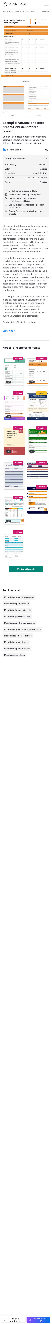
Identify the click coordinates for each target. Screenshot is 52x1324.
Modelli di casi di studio (14, 655)
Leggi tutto (9, 331)
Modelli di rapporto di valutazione (19, 597)
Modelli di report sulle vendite (17, 616)
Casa (4, 12)
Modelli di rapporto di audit (16, 642)
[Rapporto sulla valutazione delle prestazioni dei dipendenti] (14, 441)
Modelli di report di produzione (18, 636)
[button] (13, 1320)
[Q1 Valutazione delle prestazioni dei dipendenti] (37, 471)
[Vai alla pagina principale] (15, 4)
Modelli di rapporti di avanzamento (19, 623)
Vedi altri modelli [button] (26, 569)
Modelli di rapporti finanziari (16, 604)
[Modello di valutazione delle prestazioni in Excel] (37, 500)
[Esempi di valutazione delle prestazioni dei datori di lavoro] (37, 372)
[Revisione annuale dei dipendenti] (14, 511)
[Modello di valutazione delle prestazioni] (14, 545)
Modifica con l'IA (40, 1319)
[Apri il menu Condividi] (46, 150)
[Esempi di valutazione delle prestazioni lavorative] (37, 441)
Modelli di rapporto (30, 12)
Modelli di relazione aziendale (17, 610)
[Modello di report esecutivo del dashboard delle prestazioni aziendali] (37, 406)
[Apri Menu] (46, 4)
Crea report (14, 12)
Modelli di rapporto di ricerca (17, 648)
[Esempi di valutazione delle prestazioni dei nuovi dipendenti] (14, 406)
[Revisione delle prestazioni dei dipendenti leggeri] (14, 476)
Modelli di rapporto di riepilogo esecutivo (22, 629)
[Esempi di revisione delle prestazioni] (14, 372)
